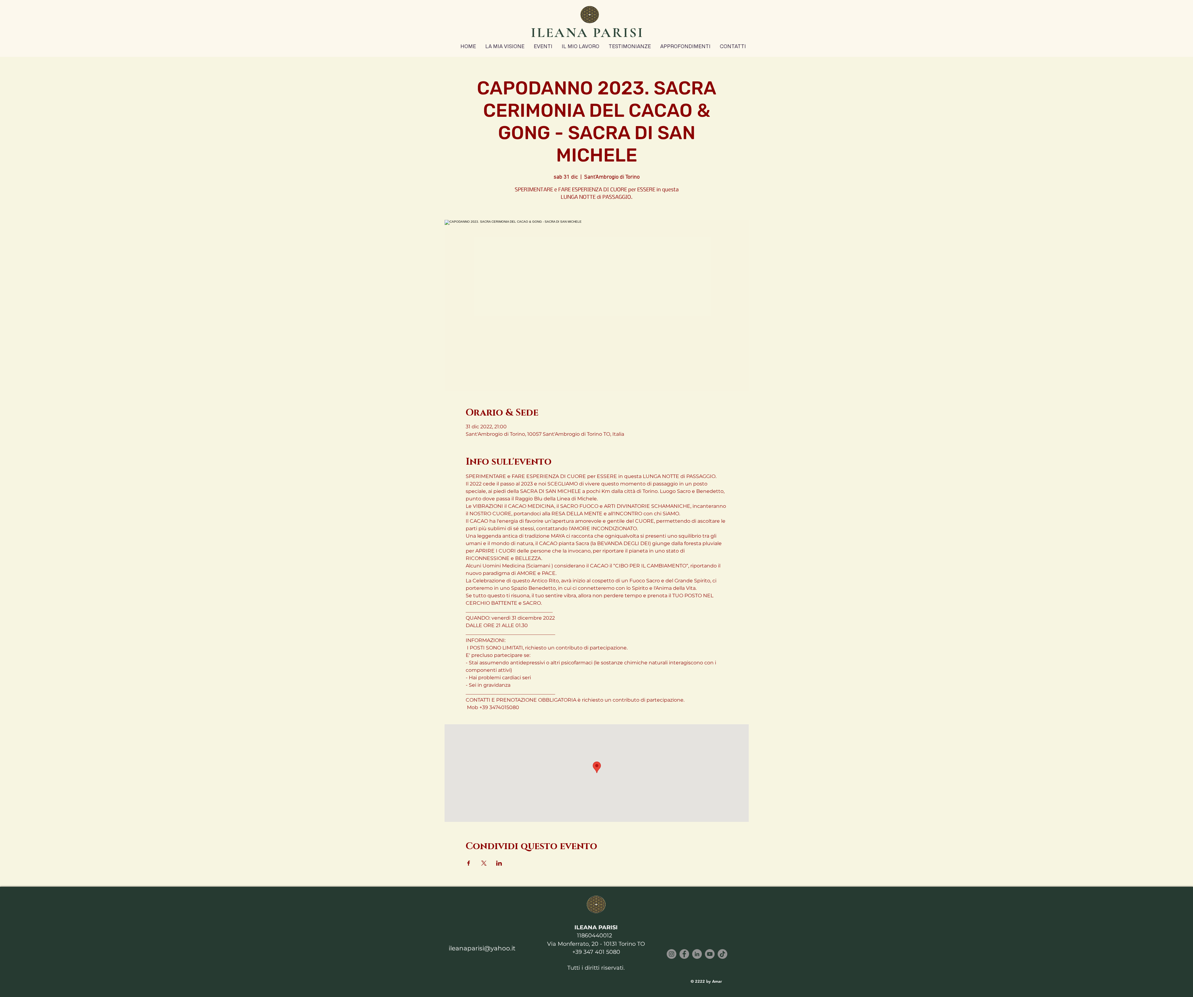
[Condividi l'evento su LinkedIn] (499, 863)
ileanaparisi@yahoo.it (482, 948)
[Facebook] (684, 954)
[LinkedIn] (697, 954)
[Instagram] (671, 954)
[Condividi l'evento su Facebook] (469, 863)
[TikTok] (722, 954)
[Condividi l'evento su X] (484, 863)
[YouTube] (710, 954)
